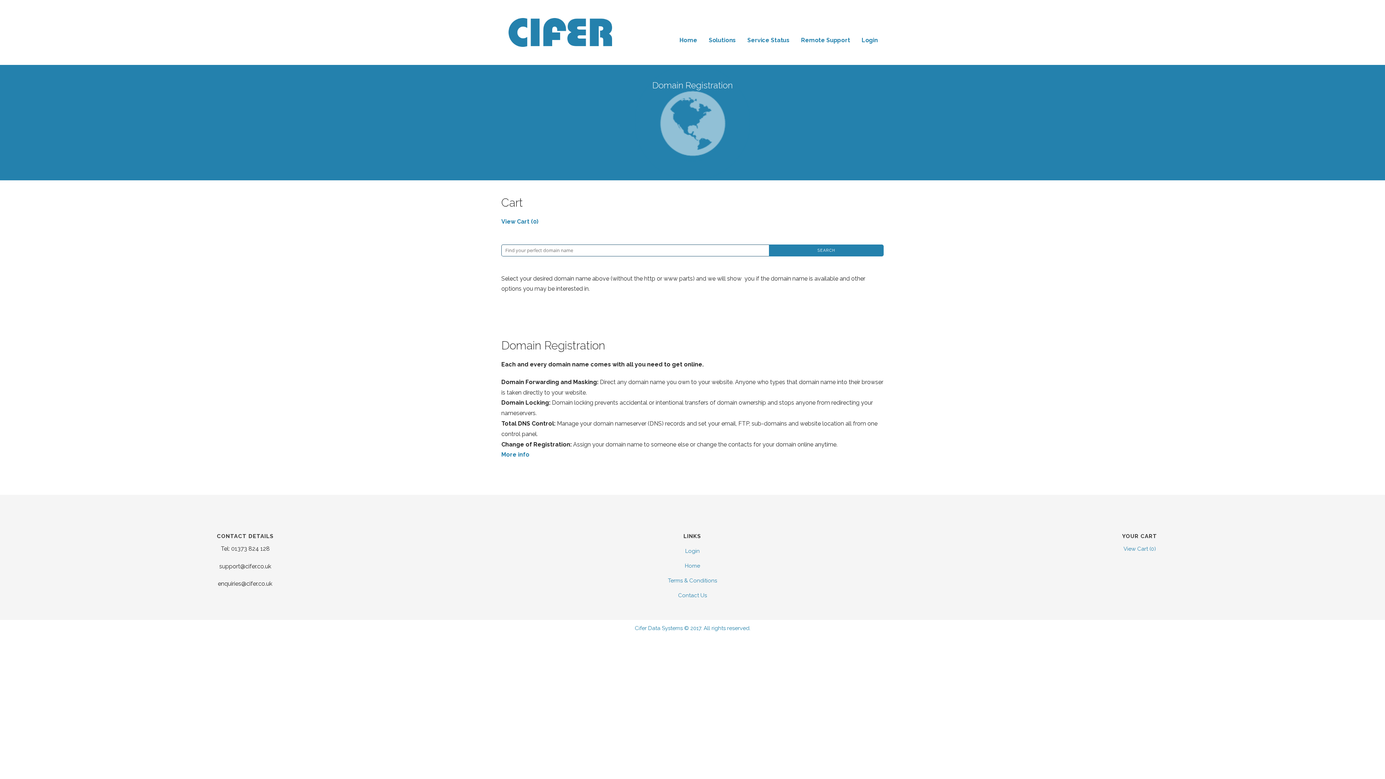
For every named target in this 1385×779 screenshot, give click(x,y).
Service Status (768, 40)
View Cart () (519, 221)
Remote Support (825, 40)
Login (870, 40)
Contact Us (692, 595)
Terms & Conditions (692, 580)
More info (515, 454)
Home (688, 40)
